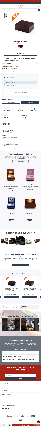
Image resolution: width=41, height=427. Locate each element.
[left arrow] (3, 30)
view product (21, 55)
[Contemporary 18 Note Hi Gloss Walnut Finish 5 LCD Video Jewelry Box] (4, 15)
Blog (23, 2)
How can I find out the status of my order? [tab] (12, 356)
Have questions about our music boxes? (10, 307)
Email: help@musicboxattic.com (8, 405)
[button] (20, 71)
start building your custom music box (20, 265)
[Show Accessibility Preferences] (38, 421)
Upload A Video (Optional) (20, 88)
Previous (3, 15)
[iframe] (37, 425)
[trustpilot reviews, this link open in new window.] (16, 416)
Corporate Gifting (28, 2)
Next (7, 15)
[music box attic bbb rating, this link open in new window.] (32, 416)
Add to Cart (26, 425)
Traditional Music (10, 77)
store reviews (24, 117)
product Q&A (6, 117)
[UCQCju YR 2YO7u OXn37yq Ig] (5, 408)
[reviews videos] (11, 324)
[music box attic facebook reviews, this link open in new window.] (24, 416)
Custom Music (9, 85)
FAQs (21, 2)
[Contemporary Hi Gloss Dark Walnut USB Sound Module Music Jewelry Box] (20, 45)
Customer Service (17, 2)
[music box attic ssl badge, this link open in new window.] (20, 420)
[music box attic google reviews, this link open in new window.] (9, 416)
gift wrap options (30, 102)
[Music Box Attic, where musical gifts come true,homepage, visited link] (20, 6)
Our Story (11, 2)
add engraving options (21, 161)
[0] (38, 6)
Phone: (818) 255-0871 (6, 403)
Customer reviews (24, 307)
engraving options (12, 102)
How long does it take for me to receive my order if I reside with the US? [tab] (19, 359)
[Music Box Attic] (2, 408)
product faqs (24, 115)
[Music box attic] (8, 408)
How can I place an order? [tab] (9, 353)
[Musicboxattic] (3, 408)
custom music (34, 258)
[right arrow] (37, 30)
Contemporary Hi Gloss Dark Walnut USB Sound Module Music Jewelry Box (20, 49)
